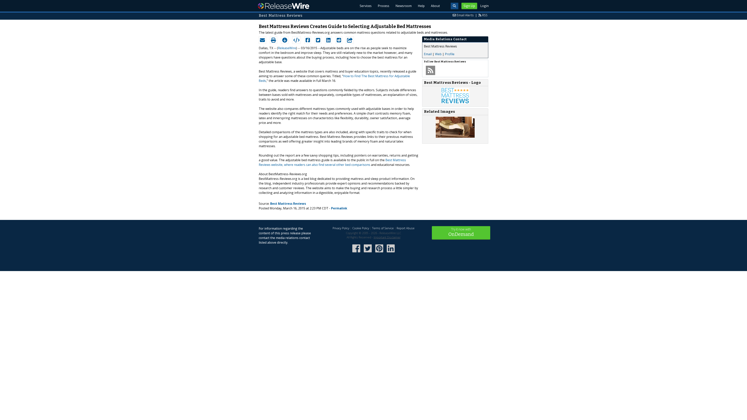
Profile (449, 54)
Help (421, 6)
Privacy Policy (341, 228)
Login (484, 6)
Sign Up (469, 6)
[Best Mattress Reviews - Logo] (455, 103)
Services (366, 6)
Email (428, 54)
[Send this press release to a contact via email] (262, 40)
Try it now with (461, 232)
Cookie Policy (360, 228)
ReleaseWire (283, 6)
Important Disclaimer (387, 237)
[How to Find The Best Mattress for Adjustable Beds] (455, 136)
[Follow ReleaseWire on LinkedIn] (390, 253)
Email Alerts (465, 15)
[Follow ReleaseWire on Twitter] (367, 253)
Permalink (339, 208)
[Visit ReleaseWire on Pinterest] (379, 253)
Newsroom (403, 6)
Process (383, 6)
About (435, 6)
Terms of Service (383, 228)
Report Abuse (406, 228)
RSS (484, 15)
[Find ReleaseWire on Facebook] (356, 253)
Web (438, 54)
